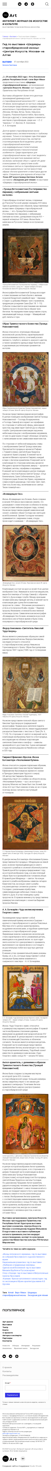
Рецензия (36, 1346)
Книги (5, 1330)
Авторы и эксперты (12, 1335)
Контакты (7, 1341)
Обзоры (15, 1346)
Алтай (10, 1292)
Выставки (13, 36)
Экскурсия (34, 1348)
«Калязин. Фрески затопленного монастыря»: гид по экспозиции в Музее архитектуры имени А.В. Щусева (24, 1281)
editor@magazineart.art (11, 1433)
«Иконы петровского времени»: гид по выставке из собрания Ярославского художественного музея (24, 1257)
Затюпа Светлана (9, 65)
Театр (5, 1327)
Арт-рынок (7, 1322)
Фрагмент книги (20, 1348)
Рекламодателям (10, 1375)
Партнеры (7, 1338)
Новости (6, 1346)
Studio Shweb (36, 1466)
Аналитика (7, 1348)
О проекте (7, 1333)
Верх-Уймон (20, 1292)
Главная (5, 36)
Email (7, 1383)
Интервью (25, 1346)
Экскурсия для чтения (38, 1295)
